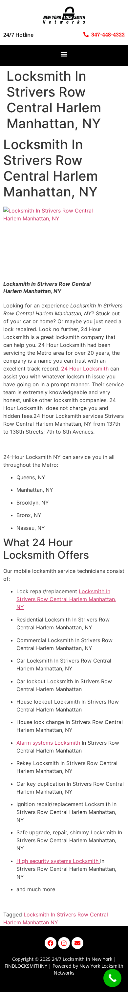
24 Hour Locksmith (85, 368)
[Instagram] (64, 943)
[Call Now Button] (112, 978)
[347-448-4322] (86, 34)
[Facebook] (50, 943)
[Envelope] (77, 943)
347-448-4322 (108, 34)
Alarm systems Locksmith (48, 742)
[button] (64, 53)
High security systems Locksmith (58, 861)
